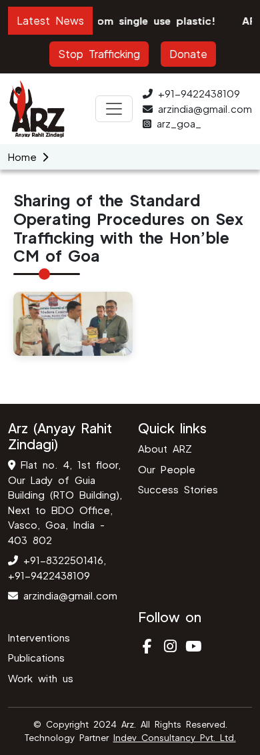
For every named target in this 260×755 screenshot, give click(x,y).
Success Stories (178, 489)
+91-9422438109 (199, 93)
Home (22, 156)
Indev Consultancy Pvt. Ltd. (174, 737)
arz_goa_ (179, 123)
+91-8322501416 (60, 559)
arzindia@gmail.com (205, 108)
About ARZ (165, 448)
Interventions (39, 637)
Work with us (40, 678)
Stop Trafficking (99, 54)
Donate (188, 54)
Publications (36, 657)
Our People (166, 469)
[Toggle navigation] (114, 108)
